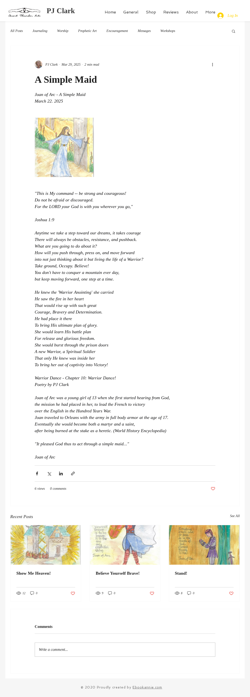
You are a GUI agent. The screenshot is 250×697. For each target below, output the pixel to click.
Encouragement (117, 31)
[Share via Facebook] (37, 473)
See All (235, 516)
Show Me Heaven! (33, 573)
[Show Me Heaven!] (45, 545)
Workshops (167, 31)
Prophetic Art (87, 31)
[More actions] (212, 64)
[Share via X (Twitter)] (49, 473)
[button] (233, 31)
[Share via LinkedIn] (61, 473)
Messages (144, 31)
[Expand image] (64, 147)
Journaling (39, 31)
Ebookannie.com (147, 687)
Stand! (181, 573)
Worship (62, 31)
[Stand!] (204, 545)
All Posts (16, 31)
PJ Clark (61, 11)
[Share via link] (73, 473)
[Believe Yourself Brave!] (125, 545)
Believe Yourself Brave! (118, 573)
